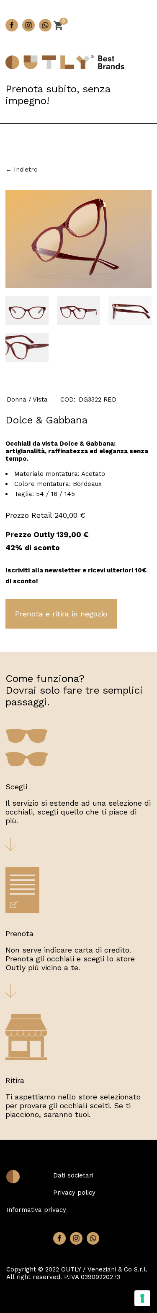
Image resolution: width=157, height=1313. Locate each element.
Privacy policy (74, 1192)
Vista (40, 399)
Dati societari (73, 1175)
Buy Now (61, 614)
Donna (16, 399)
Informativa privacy (36, 1210)
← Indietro (21, 169)
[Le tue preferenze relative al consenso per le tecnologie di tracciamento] (142, 1298)
